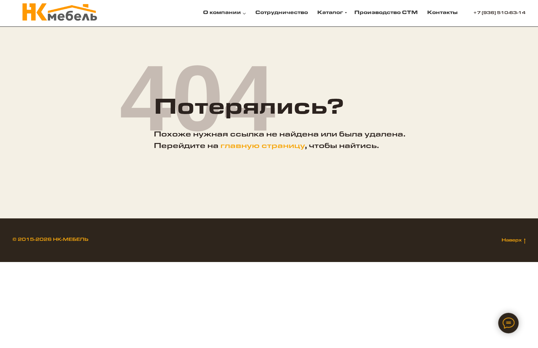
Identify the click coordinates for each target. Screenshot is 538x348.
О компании (222, 13)
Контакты (442, 13)
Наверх (512, 241)
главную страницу (262, 146)
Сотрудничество (281, 13)
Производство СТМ (386, 13)
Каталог (330, 13)
